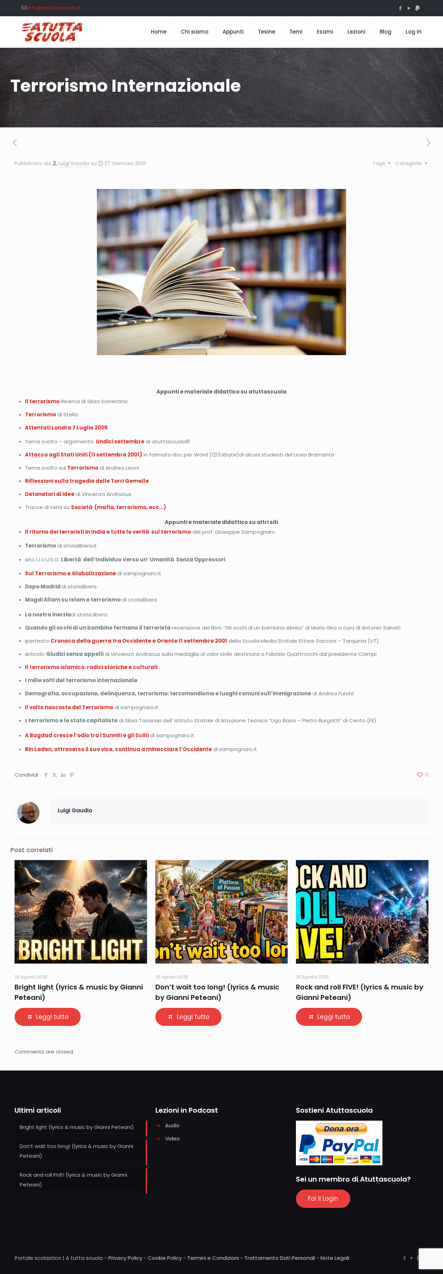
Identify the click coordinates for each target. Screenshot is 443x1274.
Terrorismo (40, 414)
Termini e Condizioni (213, 1258)
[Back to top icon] (410, 1260)
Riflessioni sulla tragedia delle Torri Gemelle (87, 481)
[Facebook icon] (400, 8)
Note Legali (334, 1258)
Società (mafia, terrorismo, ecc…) (118, 507)
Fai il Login (323, 1198)
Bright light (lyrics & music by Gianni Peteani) (77, 1127)
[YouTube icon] (409, 8)
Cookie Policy (165, 1258)
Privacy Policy (125, 1258)
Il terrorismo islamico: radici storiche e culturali (91, 667)
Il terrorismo (42, 401)
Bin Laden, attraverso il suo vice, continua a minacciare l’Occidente (118, 749)
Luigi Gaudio (73, 163)
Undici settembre (120, 441)
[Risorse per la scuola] (52, 31)
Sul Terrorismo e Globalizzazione (70, 573)
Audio (172, 1125)
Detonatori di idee (49, 494)
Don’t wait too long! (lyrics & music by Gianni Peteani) (76, 1150)
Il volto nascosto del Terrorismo (69, 707)
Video (172, 1138)
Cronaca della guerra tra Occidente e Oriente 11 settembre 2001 (139, 640)
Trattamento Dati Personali (279, 1258)
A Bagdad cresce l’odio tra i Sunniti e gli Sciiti (87, 735)
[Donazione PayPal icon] (417, 8)
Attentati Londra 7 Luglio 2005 (66, 427)
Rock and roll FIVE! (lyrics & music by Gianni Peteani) (73, 1179)
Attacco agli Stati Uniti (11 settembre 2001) (83, 454)
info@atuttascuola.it (54, 7)
